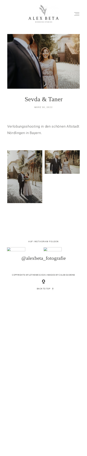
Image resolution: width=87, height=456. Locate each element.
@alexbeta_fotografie (43, 258)
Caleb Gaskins (67, 275)
